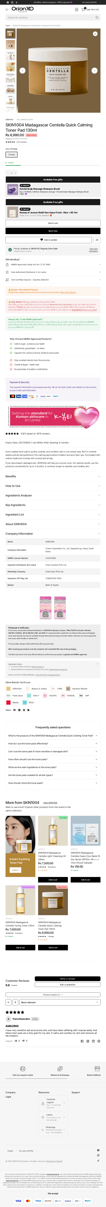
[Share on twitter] (87, 1041)
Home (8, 25)
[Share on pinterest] (98, 1041)
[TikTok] (16, 2)
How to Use (13, 486)
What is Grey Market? (68, 292)
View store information (93, 250)
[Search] (97, 17)
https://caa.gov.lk (37, 667)
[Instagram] (12, 2)
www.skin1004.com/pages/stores (47, 675)
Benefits (11, 476)
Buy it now (53, 231)
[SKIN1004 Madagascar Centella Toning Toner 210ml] (20, 900)
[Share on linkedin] (93, 1041)
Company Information (19, 533)
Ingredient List (15, 514)
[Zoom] (95, 33)
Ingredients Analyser (19, 495)
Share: (8, 710)
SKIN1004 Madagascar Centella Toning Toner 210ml (20, 924)
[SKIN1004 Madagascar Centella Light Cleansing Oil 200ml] (53, 831)
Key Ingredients (15, 505)
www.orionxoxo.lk (53, 1174)
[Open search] (8, 1002)
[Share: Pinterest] (24, 710)
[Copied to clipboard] (28, 710)
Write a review (67, 978)
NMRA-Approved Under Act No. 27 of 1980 (30, 264)
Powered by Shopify (54, 1161)
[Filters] (15, 1002)
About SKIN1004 (16, 524)
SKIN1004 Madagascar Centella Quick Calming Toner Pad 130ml (50, 925)
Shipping (9, 139)
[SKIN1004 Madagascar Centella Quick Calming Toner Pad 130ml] (53, 900)
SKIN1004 (9, 119)
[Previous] (22, 70)
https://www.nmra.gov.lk (58, 669)
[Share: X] (19, 710)
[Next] (94, 70)
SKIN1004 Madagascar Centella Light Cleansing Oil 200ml (52, 856)
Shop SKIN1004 (50, 803)
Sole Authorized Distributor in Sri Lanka (28, 272)
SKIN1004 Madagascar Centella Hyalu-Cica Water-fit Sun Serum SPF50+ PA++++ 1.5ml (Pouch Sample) (85, 857)
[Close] (97, 664)
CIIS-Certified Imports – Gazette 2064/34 (30, 280)
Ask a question (67, 984)
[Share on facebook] (82, 1041)
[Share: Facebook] (14, 710)
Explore (15, 870)
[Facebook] (8, 2)
